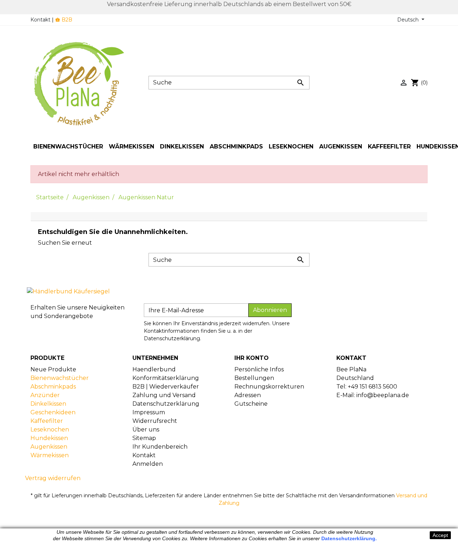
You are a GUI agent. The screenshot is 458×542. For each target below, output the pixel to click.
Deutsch (408, 19)
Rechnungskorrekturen (269, 386)
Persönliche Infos (259, 369)
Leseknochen (49, 429)
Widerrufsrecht (154, 421)
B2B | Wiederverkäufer (165, 386)
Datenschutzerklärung (165, 403)
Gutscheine (251, 403)
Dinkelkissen (48, 403)
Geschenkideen (52, 412)
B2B (63, 19)
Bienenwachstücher (59, 378)
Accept (440, 535)
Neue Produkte (53, 369)
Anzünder (45, 395)
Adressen (247, 395)
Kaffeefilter (46, 421)
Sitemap (144, 438)
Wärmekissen (49, 455)
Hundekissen (49, 438)
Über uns (145, 429)
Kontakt (40, 19)
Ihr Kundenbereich (159, 446)
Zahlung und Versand (164, 395)
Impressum (148, 412)
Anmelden (147, 463)
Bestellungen (254, 378)
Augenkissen (48, 446)
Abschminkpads (53, 386)
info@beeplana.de (382, 395)
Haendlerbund (154, 369)
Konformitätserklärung (165, 378)
